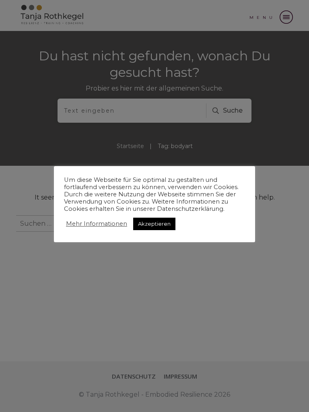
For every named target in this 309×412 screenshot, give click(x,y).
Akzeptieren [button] (154, 223)
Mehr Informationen (96, 223)
